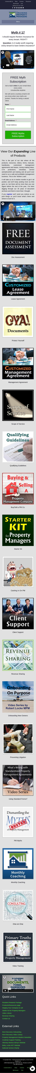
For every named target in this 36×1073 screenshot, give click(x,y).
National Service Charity (10, 1048)
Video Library (7, 1013)
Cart (22, 3)
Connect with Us (9, 1)
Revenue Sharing (8, 1016)
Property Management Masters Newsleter (16, 1037)
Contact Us (6, 1018)
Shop (16, 1)
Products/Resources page (11, 1005)
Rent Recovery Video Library (12, 1035)
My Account (16, 3)
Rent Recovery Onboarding (11, 1032)
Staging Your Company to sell (12, 1008)
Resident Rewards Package (12, 1002)
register (9, 194)
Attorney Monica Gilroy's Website (13, 1043)
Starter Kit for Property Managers (13, 1010)
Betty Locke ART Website (11, 1045)
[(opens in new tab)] (18, 238)
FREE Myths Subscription (18, 134)
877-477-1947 (20, 5)
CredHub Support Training (11, 1040)
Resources (28, 1)
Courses (21, 1)
